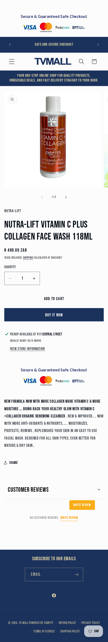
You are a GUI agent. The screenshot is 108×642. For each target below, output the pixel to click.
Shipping (28, 257)
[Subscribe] (76, 574)
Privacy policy (90, 623)
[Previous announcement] (9, 44)
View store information (27, 348)
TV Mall (23, 623)
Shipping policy (70, 631)
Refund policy (67, 623)
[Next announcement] (98, 44)
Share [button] (13, 462)
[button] (11, 61)
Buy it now (54, 315)
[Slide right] (65, 197)
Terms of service (44, 631)
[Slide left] (42, 197)
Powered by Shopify (41, 623)
